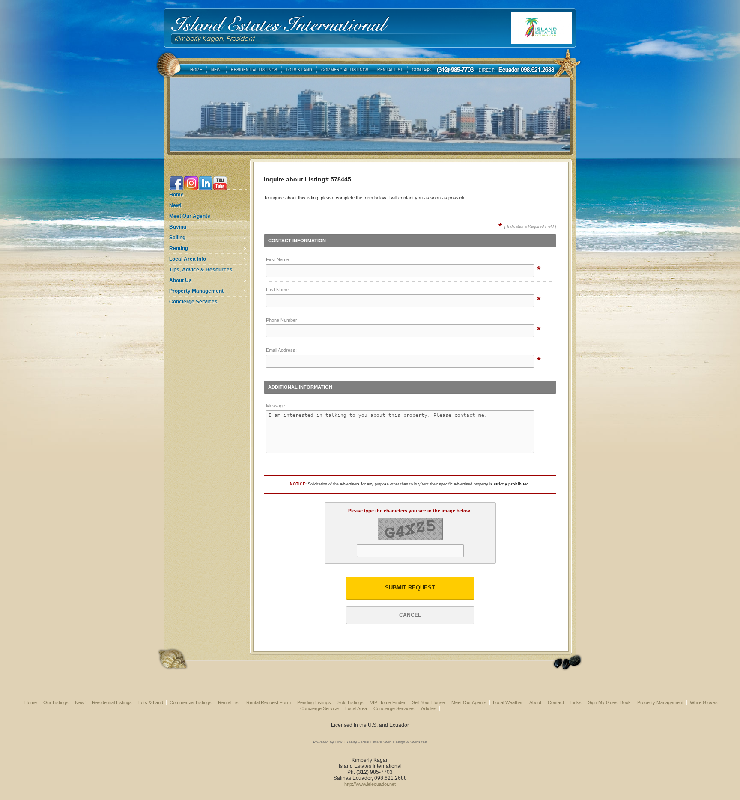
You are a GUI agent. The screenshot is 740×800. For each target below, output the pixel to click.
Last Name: (278, 289)
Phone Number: (282, 320)
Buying (177, 227)
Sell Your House (428, 702)
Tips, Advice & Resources (201, 270)
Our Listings (56, 702)
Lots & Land (150, 702)
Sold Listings (350, 702)
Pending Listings (314, 702)
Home (176, 195)
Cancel (410, 615)
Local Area (356, 708)
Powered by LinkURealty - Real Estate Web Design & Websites (370, 742)
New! (175, 205)
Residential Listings (112, 702)
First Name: (278, 259)
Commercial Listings (191, 702)
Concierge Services (193, 302)
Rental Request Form (268, 702)
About (536, 702)
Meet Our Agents (189, 216)
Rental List (229, 702)
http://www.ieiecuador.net (370, 784)
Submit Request (410, 588)
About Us (180, 280)
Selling (177, 238)
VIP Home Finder (388, 702)
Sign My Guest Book (609, 702)
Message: (276, 405)
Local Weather (508, 702)
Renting (178, 248)
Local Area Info (187, 259)
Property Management (196, 291)
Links (576, 702)
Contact (556, 702)
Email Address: (281, 350)
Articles (428, 708)
